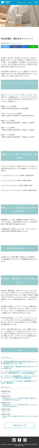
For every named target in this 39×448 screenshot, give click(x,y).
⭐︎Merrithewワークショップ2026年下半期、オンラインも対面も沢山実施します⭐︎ (20, 405)
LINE (33, 46)
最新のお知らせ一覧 (19, 425)
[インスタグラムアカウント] (25, 440)
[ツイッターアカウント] (14, 440)
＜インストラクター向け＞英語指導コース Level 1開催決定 (18, 382)
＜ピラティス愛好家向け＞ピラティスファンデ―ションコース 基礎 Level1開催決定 (19, 377)
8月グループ (6, 411)
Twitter (5, 46)
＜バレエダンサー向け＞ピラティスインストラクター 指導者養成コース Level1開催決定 (19, 372)
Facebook (15, 46)
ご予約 (30, 2)
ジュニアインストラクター (12, 95)
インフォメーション (16, 43)
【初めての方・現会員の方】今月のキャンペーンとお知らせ (19, 417)
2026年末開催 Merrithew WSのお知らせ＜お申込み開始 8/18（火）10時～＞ (19, 362)
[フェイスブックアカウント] (19, 440)
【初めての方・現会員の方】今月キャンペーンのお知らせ (19, 367)
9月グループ (6, 393)
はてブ (24, 46)
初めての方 (21, 2)
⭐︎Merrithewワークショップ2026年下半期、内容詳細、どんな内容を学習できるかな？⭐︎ (20, 399)
